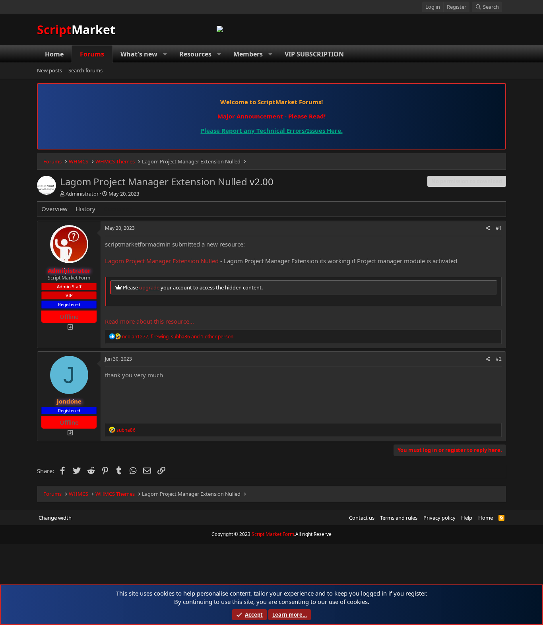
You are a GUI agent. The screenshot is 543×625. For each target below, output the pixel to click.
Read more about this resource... (149, 321)
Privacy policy (439, 517)
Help (466, 517)
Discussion (118, 209)
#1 (499, 228)
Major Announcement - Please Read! (271, 116)
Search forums (85, 70)
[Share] (488, 228)
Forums (92, 54)
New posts (49, 70)
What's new (138, 54)
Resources (195, 54)
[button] (165, 54)
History (85, 209)
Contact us (361, 517)
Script (76, 29)
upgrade (148, 287)
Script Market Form (273, 534)
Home (54, 54)
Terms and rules (398, 517)
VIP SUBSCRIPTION (314, 54)
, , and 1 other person (177, 336)
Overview (54, 209)
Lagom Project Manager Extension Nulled (162, 261)
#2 (499, 358)
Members (248, 54)
